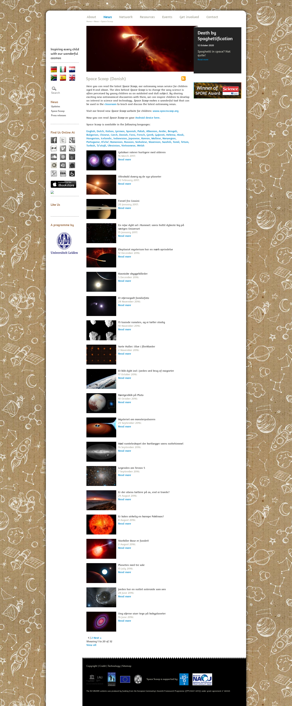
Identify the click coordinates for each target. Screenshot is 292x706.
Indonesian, (121, 138)
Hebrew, (171, 135)
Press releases (58, 115)
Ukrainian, (114, 145)
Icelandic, (107, 138)
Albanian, (152, 131)
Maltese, (156, 138)
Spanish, (131, 131)
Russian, (129, 142)
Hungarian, (93, 138)
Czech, (115, 135)
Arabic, (163, 131)
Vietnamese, (129, 145)
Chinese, (105, 135)
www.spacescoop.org (165, 111)
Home (89, 21)
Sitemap (126, 666)
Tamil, (177, 142)
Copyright (91, 666)
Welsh (140, 145)
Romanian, (117, 142)
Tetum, (185, 142)
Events (167, 17)
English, (91, 131)
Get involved (189, 17)
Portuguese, (93, 142)
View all (91, 645)
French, (142, 135)
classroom (110, 104)
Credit (102, 666)
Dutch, (101, 131)
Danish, (124, 135)
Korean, (146, 138)
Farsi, (133, 135)
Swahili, (167, 142)
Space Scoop (58, 111)
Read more (203, 59)
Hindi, (180, 135)
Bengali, (173, 131)
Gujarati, (160, 135)
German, (120, 131)
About (91, 17)
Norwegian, (169, 138)
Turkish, (91, 145)
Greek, (151, 135)
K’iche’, (105, 142)
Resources (147, 17)
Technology (114, 666)
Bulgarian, (93, 135)
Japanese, (135, 138)
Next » (98, 638)
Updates (55, 106)
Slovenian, (155, 142)
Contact (212, 17)
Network (125, 17)
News (54, 102)
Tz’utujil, (102, 145)
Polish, (141, 131)
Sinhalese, (142, 142)
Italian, (110, 131)
